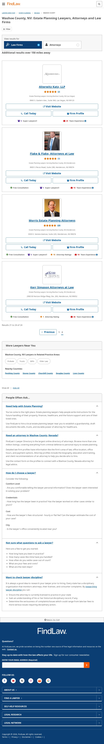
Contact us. (12, 649)
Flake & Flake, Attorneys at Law (52, 153)
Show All (5, 388)
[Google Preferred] (48, 680)
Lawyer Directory (8, 13)
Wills (32, 361)
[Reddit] (39, 680)
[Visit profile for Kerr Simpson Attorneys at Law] (52, 274)
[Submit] (87, 665)
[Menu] (3, 3)
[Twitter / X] (22, 680)
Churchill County (45, 373)
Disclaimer (26, 737)
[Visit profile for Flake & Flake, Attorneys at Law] (52, 141)
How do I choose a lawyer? (21, 472)
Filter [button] (7, 29)
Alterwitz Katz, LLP (52, 87)
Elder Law (44, 361)
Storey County (29, 373)
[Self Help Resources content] (99, 706)
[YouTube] (13, 680)
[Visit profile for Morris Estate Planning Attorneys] (52, 207)
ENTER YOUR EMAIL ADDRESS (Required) (19, 660)
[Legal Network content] (99, 723)
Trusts (22, 361)
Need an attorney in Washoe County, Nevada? (32, 435)
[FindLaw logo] (14, 4)
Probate (10, 361)
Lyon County (78, 373)
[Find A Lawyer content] (99, 698)
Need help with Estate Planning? (24, 406)
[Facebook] (4, 680)
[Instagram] (30, 680)
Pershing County (12, 373)
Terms (5, 737)
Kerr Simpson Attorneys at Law (52, 287)
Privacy (15, 737)
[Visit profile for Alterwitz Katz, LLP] (52, 74)
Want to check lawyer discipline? (24, 577)
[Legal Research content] (99, 714)
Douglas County (63, 373)
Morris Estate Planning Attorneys (52, 220)
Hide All (16, 388)
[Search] (99, 4)
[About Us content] (99, 690)
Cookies (38, 737)
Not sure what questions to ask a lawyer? (29, 542)
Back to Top (53, 620)
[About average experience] (85, 121)
